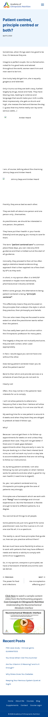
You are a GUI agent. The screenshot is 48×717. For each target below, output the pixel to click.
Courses (30, 701)
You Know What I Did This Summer (21, 658)
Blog (38, 701)
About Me (20, 701)
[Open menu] (42, 4)
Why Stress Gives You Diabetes (19, 674)
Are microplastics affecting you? (37, 581)
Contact (24, 705)
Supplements (12, 705)
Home (10, 701)
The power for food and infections (11, 581)
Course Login (36, 705)
